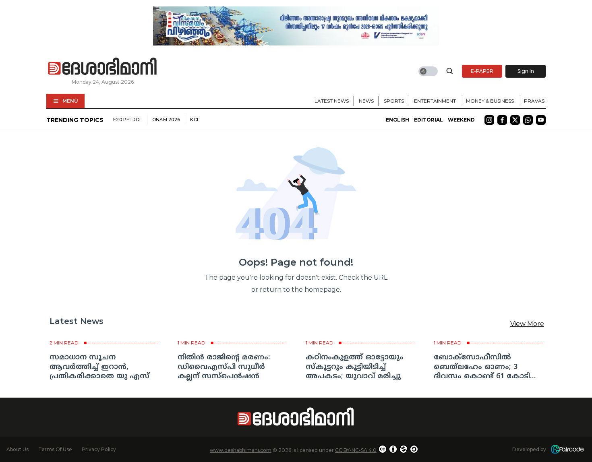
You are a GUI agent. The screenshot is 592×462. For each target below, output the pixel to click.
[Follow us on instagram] (489, 120)
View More (527, 324)
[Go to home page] (102, 67)
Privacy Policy (99, 449)
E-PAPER (482, 71)
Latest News (332, 101)
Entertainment (435, 101)
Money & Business (490, 101)
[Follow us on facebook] (502, 120)
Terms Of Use (55, 449)
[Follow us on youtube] (541, 120)
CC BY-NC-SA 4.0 (356, 450)
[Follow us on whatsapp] (528, 120)
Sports (394, 101)
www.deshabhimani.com (240, 450)
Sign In (525, 71)
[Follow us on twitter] (515, 120)
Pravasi (535, 101)
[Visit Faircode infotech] (567, 449)
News (366, 101)
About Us (17, 449)
